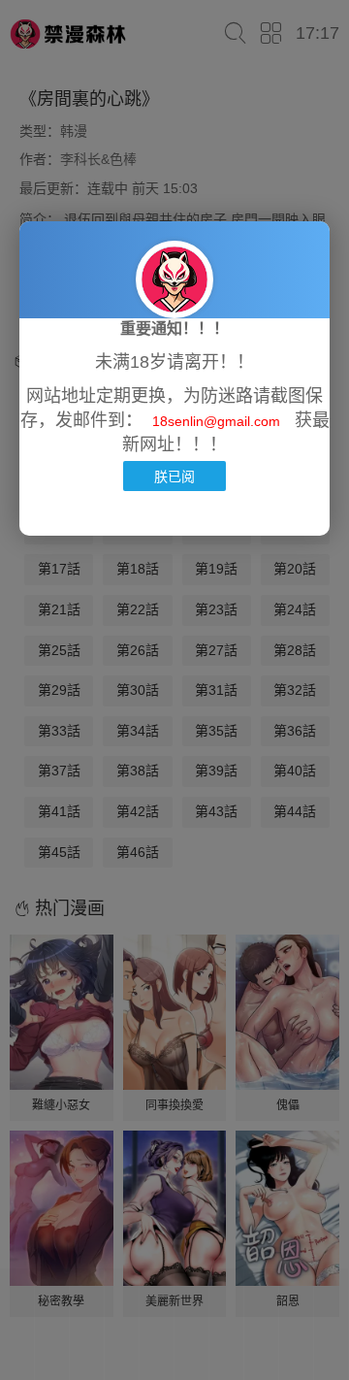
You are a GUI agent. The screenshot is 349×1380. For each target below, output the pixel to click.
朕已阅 (174, 476)
